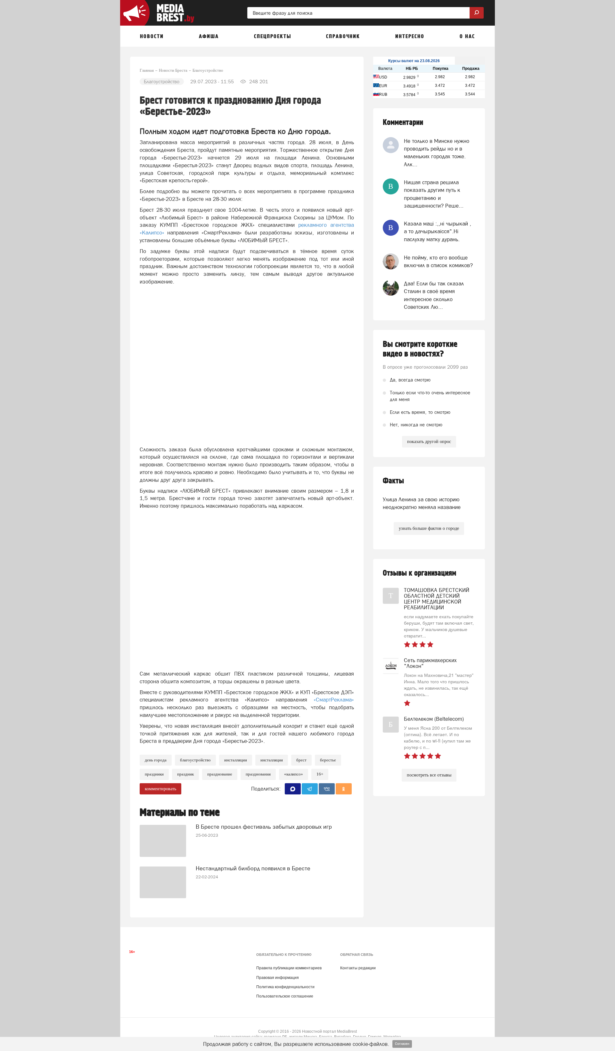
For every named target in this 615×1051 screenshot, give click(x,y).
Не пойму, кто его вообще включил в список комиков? (438, 261)
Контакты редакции (358, 968)
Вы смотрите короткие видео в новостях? (420, 349)
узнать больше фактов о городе (429, 528)
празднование (219, 774)
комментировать (160, 788)
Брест (301, 760)
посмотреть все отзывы (429, 775)
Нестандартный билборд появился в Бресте (253, 868)
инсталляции (235, 760)
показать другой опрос (429, 441)
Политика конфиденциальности (285, 987)
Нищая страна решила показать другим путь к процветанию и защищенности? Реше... (433, 194)
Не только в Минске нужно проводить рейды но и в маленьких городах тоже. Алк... (436, 153)
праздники (154, 774)
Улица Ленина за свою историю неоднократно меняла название (422, 503)
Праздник (185, 774)
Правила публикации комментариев (289, 968)
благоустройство (195, 760)
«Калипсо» (293, 774)
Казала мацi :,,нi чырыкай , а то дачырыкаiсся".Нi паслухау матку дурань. (437, 231)
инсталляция (271, 760)
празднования (258, 774)
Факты (393, 481)
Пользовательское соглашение (284, 996)
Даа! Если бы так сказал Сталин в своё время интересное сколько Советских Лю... (434, 295)
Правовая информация (277, 977)
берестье (328, 760)
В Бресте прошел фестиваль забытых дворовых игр (264, 826)
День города (156, 760)
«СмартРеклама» (334, 699)
